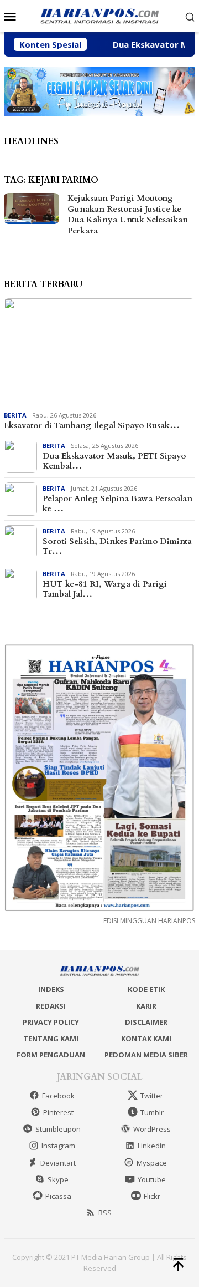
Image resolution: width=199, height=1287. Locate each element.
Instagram (58, 1146)
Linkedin (152, 1146)
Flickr (152, 1196)
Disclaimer (146, 1022)
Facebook (58, 1096)
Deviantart (58, 1163)
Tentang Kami (50, 1039)
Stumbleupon (58, 1129)
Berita (15, 415)
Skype (58, 1179)
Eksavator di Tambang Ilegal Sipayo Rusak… (92, 425)
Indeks (51, 989)
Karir (146, 1006)
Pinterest (58, 1112)
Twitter (151, 1096)
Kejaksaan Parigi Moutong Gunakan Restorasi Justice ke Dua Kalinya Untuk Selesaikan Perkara (127, 214)
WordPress (152, 1129)
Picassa (58, 1196)
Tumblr (152, 1112)
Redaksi (51, 1006)
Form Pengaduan (51, 1055)
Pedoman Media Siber (146, 1055)
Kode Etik (146, 989)
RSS (105, 1213)
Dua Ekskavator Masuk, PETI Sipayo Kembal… (114, 461)
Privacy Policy (51, 1022)
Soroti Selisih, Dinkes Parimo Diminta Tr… (117, 546)
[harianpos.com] (99, 15)
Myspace (152, 1163)
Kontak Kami (146, 1039)
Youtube (152, 1179)
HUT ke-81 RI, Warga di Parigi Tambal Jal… (105, 589)
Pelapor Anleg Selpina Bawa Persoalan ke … (117, 503)
